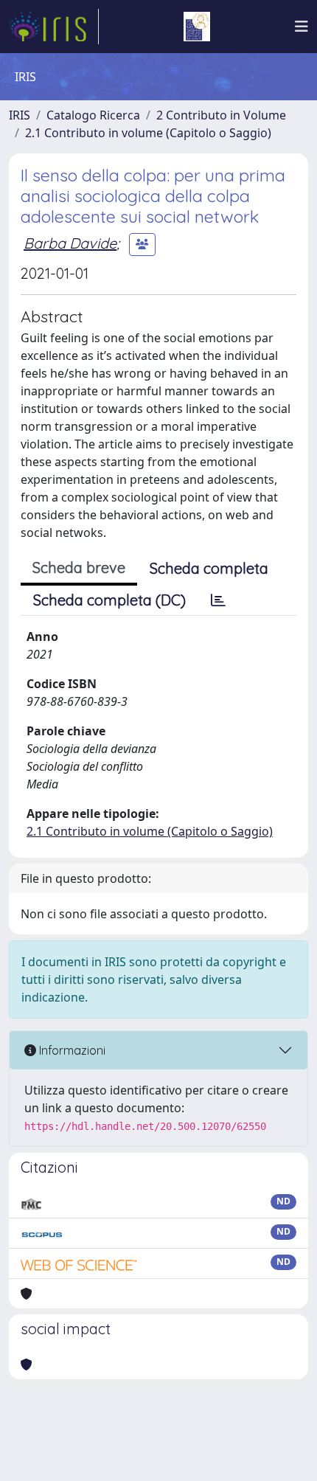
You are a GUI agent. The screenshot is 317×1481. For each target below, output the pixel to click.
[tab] (218, 600)
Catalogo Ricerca (93, 115)
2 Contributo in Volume (221, 115)
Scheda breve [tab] (78, 567)
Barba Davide (70, 243)
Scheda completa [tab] (209, 568)
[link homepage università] (197, 26)
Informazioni (70, 1050)
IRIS (19, 115)
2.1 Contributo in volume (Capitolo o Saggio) (148, 133)
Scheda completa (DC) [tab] (109, 600)
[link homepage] (54, 26)
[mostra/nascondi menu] (301, 26)
